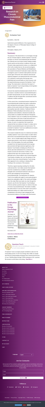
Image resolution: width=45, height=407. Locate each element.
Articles (4, 274)
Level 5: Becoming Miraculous (8, 301)
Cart (3, 347)
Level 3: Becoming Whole (7, 298)
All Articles (8, 7)
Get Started (5, 283)
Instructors (5, 320)
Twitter (19, 387)
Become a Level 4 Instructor (8, 333)
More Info (28, 405)
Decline (24, 405)
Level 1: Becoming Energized (8, 294)
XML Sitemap (37, 397)
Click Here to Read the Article (15, 233)
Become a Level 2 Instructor (8, 329)
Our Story (4, 271)
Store (3, 337)
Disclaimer (7, 397)
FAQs (3, 276)
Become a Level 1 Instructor (8, 328)
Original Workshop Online (8, 308)
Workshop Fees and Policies (8, 303)
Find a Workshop (7, 314)
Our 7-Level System (7, 287)
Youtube (27, 387)
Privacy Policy (14, 397)
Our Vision (4, 272)
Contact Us (5, 340)
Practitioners (6, 317)
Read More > (29, 259)
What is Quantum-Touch (7, 269)
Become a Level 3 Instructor (8, 331)
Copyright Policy (21, 397)
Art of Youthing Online (7, 310)
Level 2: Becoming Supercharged (9, 296)
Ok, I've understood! (18, 405)
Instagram (35, 387)
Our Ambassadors (6, 278)
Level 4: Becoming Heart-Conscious (10, 300)
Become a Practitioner (7, 326)
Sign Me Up (22, 377)
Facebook (11, 387)
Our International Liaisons (8, 280)
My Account (5, 343)
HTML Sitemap (30, 397)
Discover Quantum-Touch (7, 292)
